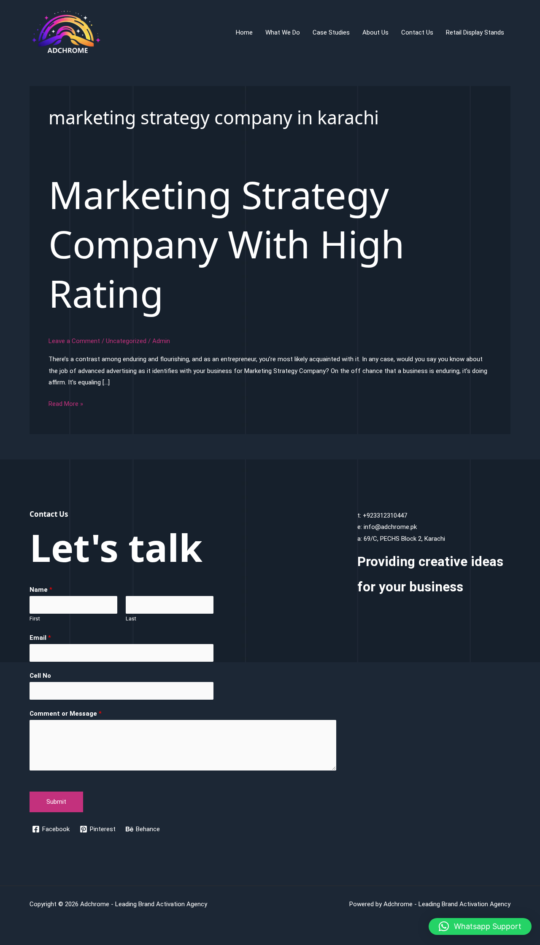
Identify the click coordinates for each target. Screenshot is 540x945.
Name (41, 589)
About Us (375, 32)
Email (40, 638)
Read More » (66, 405)
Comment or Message (66, 713)
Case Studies (331, 32)
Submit (56, 801)
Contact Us (417, 32)
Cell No (40, 675)
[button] (480, 926)
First (35, 618)
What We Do (282, 32)
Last (131, 618)
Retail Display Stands (475, 32)
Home (244, 32)
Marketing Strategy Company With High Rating (227, 244)
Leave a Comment (74, 341)
